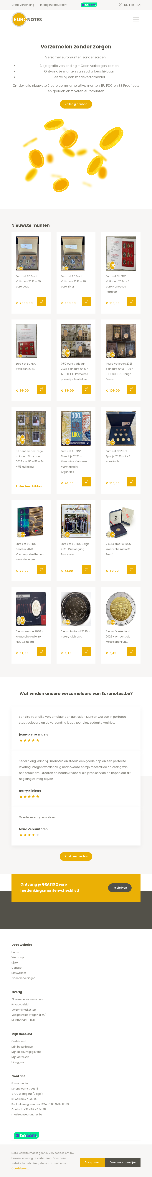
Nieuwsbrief (18, 973)
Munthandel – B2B (23, 1020)
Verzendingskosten (23, 1010)
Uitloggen (17, 1062)
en (139, 5)
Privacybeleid (20, 1004)
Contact (16, 968)
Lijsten (15, 962)
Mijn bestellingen (22, 1047)
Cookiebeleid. (20, 1168)
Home (15, 952)
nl (126, 5)
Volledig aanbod (76, 104)
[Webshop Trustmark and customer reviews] (92, 4)
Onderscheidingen (23, 978)
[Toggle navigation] (135, 19)
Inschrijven (120, 887)
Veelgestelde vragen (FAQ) (29, 1015)
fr (133, 5)
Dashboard (18, 1041)
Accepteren (92, 1162)
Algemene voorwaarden (27, 999)
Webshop (17, 957)
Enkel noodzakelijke (123, 1162)
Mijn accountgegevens (26, 1052)
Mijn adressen (20, 1057)
